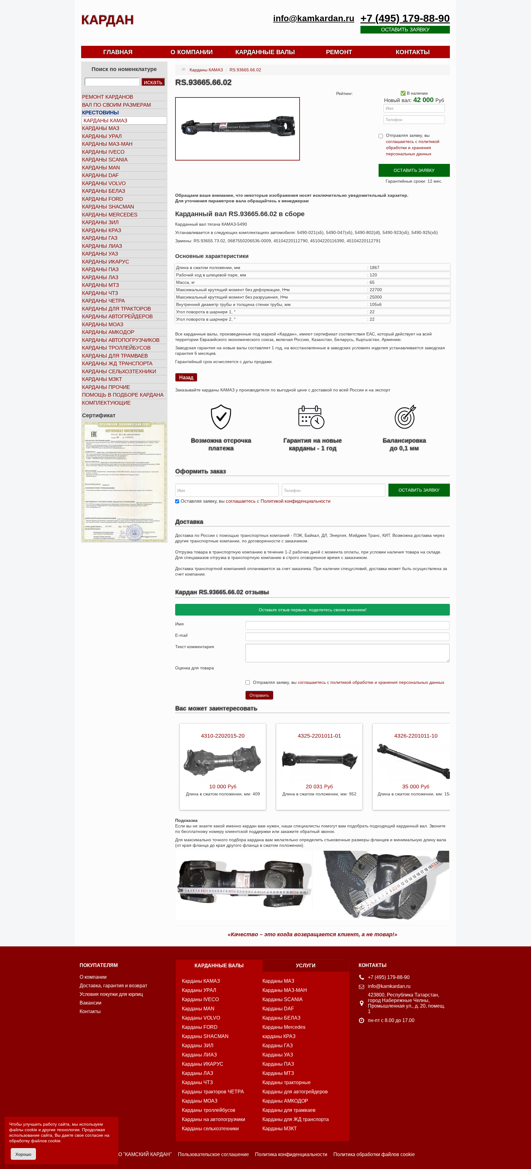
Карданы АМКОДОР (108, 332)
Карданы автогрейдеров (117, 316)
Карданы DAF (100, 175)
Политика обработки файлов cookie (374, 1154)
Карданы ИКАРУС (105, 262)
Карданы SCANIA (105, 160)
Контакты (90, 1011)
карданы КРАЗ (279, 1036)
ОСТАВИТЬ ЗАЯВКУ (414, 170)
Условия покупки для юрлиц (111, 994)
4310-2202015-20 (223, 736)
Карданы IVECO (103, 152)
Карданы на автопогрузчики (213, 1119)
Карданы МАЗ (100, 128)
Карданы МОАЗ (102, 324)
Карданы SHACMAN (108, 207)
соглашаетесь (400, 141)
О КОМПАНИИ (192, 52)
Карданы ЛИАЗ (102, 246)
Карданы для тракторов (116, 309)
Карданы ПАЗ (100, 269)
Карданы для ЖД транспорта (295, 1119)
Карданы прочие (106, 387)
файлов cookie (46, 1140)
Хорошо (23, 1154)
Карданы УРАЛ (102, 136)
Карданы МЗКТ (102, 379)
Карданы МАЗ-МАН (107, 144)
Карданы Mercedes (283, 1027)
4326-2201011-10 (416, 736)
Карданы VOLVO (104, 183)
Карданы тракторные (286, 1082)
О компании (93, 977)
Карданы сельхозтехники (119, 371)
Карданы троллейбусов (116, 348)
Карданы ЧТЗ (100, 293)
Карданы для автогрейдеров (295, 1091)
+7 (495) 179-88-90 (405, 18)
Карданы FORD (102, 199)
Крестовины (100, 113)
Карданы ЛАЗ (100, 277)
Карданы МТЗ (100, 285)
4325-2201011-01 (319, 736)
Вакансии (90, 1002)
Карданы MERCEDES (109, 215)
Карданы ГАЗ (99, 238)
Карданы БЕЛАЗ (103, 191)
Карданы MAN (101, 168)
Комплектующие (106, 403)
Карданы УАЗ (100, 254)
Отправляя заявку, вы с (412, 144)
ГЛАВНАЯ (117, 52)
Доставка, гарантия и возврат (113, 985)
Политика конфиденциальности (291, 1154)
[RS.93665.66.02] (237, 128)
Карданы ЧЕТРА (103, 301)
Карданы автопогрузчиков (120, 340)
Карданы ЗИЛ (100, 222)
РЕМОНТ (339, 52)
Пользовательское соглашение (213, 1154)
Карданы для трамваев (115, 356)
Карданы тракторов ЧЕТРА (213, 1091)
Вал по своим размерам (116, 105)
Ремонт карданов (107, 97)
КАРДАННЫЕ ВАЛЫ (265, 52)
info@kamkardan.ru (313, 18)
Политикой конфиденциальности (295, 501)
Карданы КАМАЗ (105, 121)
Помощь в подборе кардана (122, 395)
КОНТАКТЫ (413, 52)
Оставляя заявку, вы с (255, 501)
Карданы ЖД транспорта (117, 364)
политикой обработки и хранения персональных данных (412, 147)
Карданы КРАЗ (101, 230)
